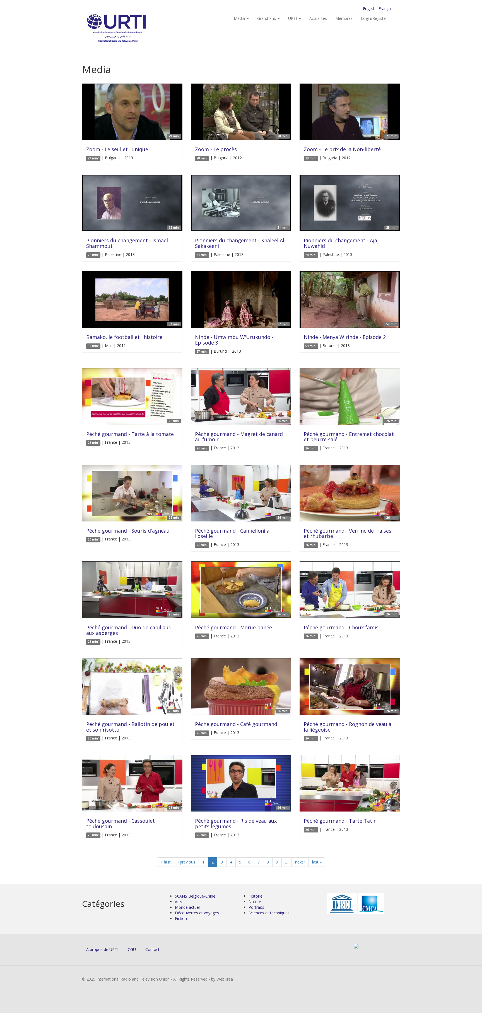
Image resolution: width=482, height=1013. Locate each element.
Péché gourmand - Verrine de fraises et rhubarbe (347, 533)
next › (300, 862)
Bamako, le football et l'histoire (124, 337)
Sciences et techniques (269, 912)
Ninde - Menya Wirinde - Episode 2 (345, 337)
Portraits (256, 907)
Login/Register (374, 18)
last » (317, 862)
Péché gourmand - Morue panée (233, 627)
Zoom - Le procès (216, 149)
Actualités (318, 18)
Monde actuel (187, 907)
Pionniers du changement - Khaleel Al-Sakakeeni (240, 243)
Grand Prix (267, 18)
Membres (344, 18)
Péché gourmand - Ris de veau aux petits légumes (236, 823)
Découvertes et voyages (197, 912)
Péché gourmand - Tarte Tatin (340, 820)
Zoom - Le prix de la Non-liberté (342, 149)
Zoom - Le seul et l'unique (117, 149)
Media (240, 18)
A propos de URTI (102, 949)
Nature (255, 901)
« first (166, 862)
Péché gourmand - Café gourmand (236, 724)
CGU (132, 949)
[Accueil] (127, 28)
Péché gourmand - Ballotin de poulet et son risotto (130, 727)
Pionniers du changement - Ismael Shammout (127, 243)
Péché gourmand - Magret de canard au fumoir (239, 437)
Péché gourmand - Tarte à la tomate (130, 434)
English (369, 8)
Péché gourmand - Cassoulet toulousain (120, 823)
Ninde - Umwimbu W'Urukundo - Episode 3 (234, 340)
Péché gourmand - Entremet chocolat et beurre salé (349, 437)
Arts (178, 901)
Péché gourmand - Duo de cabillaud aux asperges (129, 630)
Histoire (255, 896)
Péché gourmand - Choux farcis (341, 627)
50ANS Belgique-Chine (195, 896)
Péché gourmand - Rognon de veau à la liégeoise (347, 727)
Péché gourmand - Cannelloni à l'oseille (232, 533)
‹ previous (186, 862)
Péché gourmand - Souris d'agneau (128, 530)
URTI (293, 18)
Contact (152, 949)
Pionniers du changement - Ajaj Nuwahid (341, 243)
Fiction (181, 918)
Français (386, 8)
